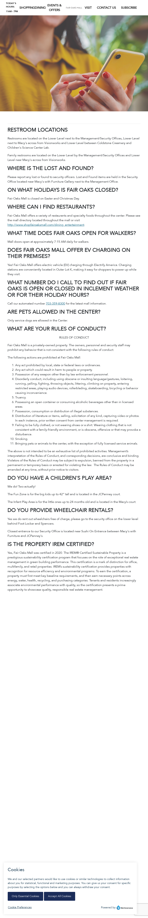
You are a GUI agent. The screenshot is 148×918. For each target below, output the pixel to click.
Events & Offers (54, 7)
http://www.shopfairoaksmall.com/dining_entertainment (46, 225)
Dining (40, 8)
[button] (27, 8)
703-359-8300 (55, 303)
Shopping (27, 8)
